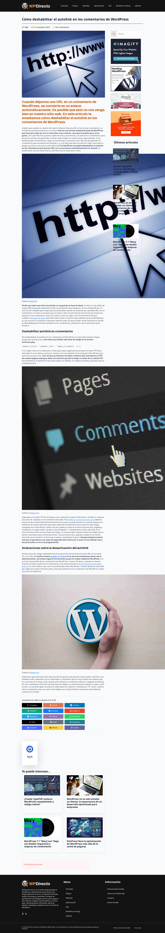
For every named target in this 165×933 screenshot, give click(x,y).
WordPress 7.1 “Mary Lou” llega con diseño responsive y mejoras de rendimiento (41, 844)
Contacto (110, 898)
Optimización (99, 6)
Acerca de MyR (112, 902)
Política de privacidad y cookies (121, 928)
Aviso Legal (138, 928)
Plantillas (86, 6)
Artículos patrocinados (115, 889)
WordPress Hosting (123, 6)
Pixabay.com (34, 513)
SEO (109, 6)
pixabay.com (34, 672)
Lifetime (138, 6)
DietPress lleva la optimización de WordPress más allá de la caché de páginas (84, 844)
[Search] (114, 34)
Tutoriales (64, 6)
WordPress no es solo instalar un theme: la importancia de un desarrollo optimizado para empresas (84, 803)
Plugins (75, 6)
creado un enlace (58, 556)
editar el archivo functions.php (82, 519)
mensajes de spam (38, 318)
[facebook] (23, 914)
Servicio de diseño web (116, 893)
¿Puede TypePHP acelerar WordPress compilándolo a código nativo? (39, 802)
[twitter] (26, 914)
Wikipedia (33, 301)
